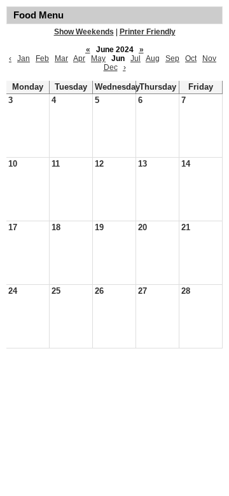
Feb (42, 58)
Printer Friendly (148, 31)
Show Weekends (84, 31)
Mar (61, 58)
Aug (153, 58)
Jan (23, 58)
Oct (191, 58)
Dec (111, 67)
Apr (79, 58)
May (98, 58)
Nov (209, 58)
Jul (135, 58)
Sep (172, 58)
